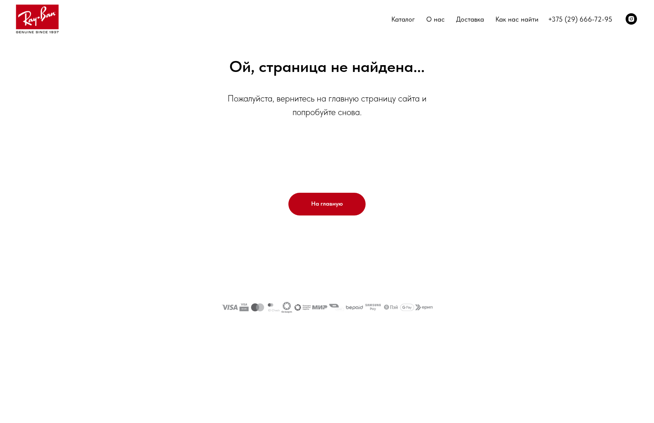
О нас (435, 19)
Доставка (470, 19)
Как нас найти (517, 19)
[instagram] (631, 19)
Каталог (403, 19)
